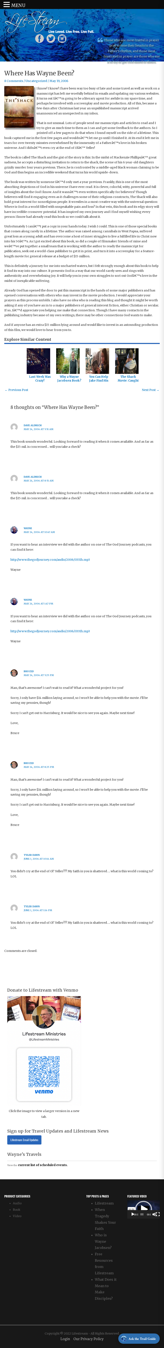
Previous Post (16, 390)
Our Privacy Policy (88, 1339)
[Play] (133, 1214)
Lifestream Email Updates (24, 1140)
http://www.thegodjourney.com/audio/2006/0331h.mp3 (50, 560)
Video (17, 1216)
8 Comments (13, 81)
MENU (18, 5)
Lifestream (104, 1203)
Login (65, 1339)
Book (16, 1210)
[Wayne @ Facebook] (39, 38)
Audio (17, 1203)
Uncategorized (36, 81)
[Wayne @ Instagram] (62, 38)
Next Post (150, 390)
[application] (143, 1209)
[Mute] (154, 1214)
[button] (143, 1209)
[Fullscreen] (158, 1214)
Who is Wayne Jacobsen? (103, 1241)
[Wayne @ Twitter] (50, 38)
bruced (29, 671)
